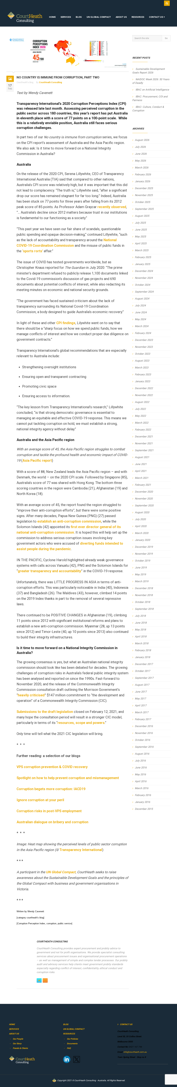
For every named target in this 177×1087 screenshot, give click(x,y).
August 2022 (142, 402)
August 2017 (142, 684)
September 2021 (144, 450)
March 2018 (141, 643)
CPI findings (65, 323)
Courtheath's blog (25, 82)
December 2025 (144, 188)
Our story (17, 1043)
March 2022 (141, 422)
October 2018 (142, 602)
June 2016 (141, 767)
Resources (138, 17)
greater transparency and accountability (49, 571)
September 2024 (144, 291)
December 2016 (144, 726)
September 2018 (144, 608)
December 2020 (144, 491)
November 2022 (144, 395)
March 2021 (141, 477)
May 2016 (140, 774)
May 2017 (140, 698)
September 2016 (144, 746)
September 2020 (144, 505)
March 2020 (141, 533)
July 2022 (140, 408)
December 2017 (144, 664)
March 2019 (141, 581)
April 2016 (140, 781)
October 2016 (142, 740)
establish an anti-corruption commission (69, 521)
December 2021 (144, 436)
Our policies (72, 1039)
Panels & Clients (20, 1048)
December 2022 (144, 388)
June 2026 (141, 153)
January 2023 (142, 381)
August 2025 (142, 215)
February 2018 (143, 650)
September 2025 (144, 209)
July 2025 (140, 222)
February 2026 (143, 174)
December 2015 (144, 808)
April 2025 (140, 243)
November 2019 (144, 553)
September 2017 (144, 677)
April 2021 (140, 471)
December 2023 (144, 340)
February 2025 (143, 257)
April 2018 (140, 636)
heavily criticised (31, 695)
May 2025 (140, 236)
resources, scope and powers (81, 723)
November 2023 (144, 346)
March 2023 (141, 367)
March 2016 (141, 788)
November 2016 (144, 733)
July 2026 (140, 146)
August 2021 (142, 457)
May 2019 (140, 574)
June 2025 (141, 229)
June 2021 (141, 464)
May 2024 (140, 319)
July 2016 (140, 760)
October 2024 (142, 284)
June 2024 (141, 312)
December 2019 (144, 546)
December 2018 (144, 588)
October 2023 (142, 353)
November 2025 (144, 195)
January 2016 (142, 802)
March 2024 (141, 326)
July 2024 (140, 305)
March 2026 (141, 167)
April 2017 (140, 705)
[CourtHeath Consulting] (24, 17)
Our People (18, 1039)
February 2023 (143, 374)
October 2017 (142, 671)
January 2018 (142, 657)
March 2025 (141, 250)
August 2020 (142, 512)
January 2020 (142, 540)
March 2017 (141, 712)
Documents (72, 1043)
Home (52, 17)
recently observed (111, 207)
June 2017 (141, 691)
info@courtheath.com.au (135, 1052)
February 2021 (143, 484)
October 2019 (142, 560)
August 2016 (142, 753)
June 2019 (141, 567)
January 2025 (142, 264)
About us (121, 17)
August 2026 (142, 140)
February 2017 (143, 719)
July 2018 (140, 615)
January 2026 (142, 181)
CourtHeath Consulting (50, 82)
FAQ (69, 1048)
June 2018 (141, 622)
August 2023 (142, 360)
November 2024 (144, 277)
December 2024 (144, 271)
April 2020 (140, 526)
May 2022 (140, 415)
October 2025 (142, 202)
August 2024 (142, 298)
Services (65, 17)
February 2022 (143, 429)
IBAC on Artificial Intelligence (152, 89)
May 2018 (140, 629)
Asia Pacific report (37, 460)
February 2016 (143, 795)
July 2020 (140, 519)
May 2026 (140, 160)
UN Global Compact (99, 17)
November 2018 (144, 595)
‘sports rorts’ (33, 251)
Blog (79, 17)
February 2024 (143, 333)
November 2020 (144, 498)
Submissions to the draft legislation (45, 712)
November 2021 (144, 443)
